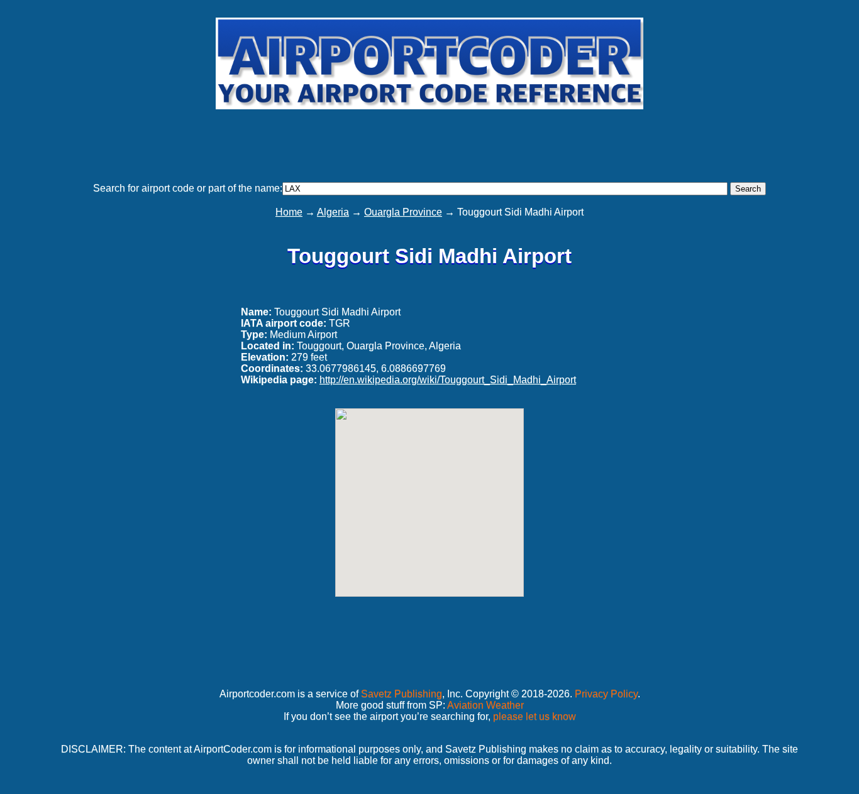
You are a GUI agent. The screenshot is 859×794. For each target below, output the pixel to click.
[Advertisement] (429, 140)
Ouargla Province (403, 212)
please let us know (534, 716)
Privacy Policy (606, 693)
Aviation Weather (485, 705)
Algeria (333, 212)
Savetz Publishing (401, 693)
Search (748, 188)
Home (288, 212)
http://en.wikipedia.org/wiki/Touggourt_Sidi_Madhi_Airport (447, 379)
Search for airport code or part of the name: (187, 188)
